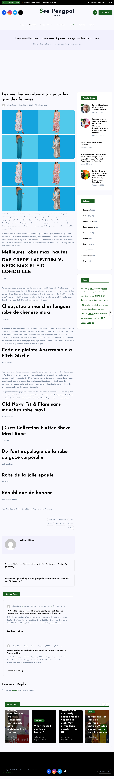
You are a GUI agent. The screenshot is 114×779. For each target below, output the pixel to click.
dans (97, 296)
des (103, 295)
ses (85, 318)
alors (82, 288)
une (89, 322)
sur (103, 318)
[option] (17, 726)
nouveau (84, 309)
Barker (26, 646)
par (99, 309)
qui (82, 318)
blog (86, 296)
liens (86, 305)
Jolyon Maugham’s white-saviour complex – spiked (100, 107)
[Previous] (103, 704)
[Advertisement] (57, 70)
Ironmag (105, 300)
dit (87, 300)
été (93, 323)
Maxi (50, 524)
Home (22, 25)
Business (86, 210)
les (72, 519)
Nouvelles (91, 309)
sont (99, 318)
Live (90, 305)
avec (104, 288)
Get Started (105, 12)
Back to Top (106, 771)
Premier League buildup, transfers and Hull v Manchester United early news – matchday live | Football (100, 126)
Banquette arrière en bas (98, 292)
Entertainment (46, 25)
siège (91, 318)
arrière (96, 288)
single (88, 318)
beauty (83, 296)
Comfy (33, 606)
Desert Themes (7, 773)
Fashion (82, 25)
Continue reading (15, 631)
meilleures (61, 524)
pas (102, 309)
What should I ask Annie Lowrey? (15, 729)
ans (85, 288)
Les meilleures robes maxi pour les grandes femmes (60, 44)
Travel (91, 25)
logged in (15, 690)
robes (71, 528)
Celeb (72, 25)
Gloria (33, 646)
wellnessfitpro (11, 105)
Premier (96, 313)
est (90, 300)
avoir (82, 292)
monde (102, 305)
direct (83, 300)
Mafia (97, 305)
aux (100, 288)
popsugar (84, 313)
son (95, 318)
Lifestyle (32, 25)
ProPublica (103, 313)
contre (91, 296)
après (91, 288)
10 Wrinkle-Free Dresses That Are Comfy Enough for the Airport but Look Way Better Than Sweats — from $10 (43, 719)
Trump (83, 323)
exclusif (94, 300)
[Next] (107, 704)
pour (71, 524)
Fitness (86, 238)
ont (96, 309)
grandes (63, 519)
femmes (52, 519)
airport (26, 606)
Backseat (87, 292)
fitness (100, 300)
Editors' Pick (88, 221)
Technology (61, 25)
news (85, 250)
